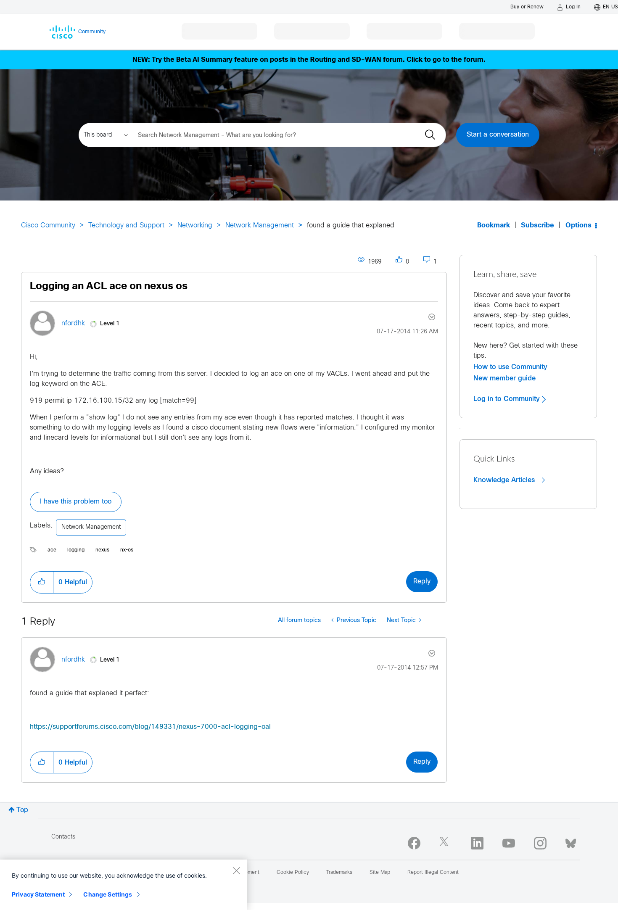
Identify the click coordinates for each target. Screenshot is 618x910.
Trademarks (339, 872)
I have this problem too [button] (75, 502)
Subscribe (537, 225)
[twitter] (445, 843)
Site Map (380, 872)
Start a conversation (498, 135)
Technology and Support (126, 225)
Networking (194, 225)
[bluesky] (570, 841)
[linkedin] (477, 843)
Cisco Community (48, 225)
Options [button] (578, 225)
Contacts (63, 837)
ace (52, 550)
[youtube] (508, 843)
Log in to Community (507, 399)
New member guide (504, 378)
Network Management (259, 225)
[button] (41, 582)
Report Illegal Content (433, 872)
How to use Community (510, 367)
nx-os (126, 550)
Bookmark (493, 225)
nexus (102, 550)
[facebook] (414, 843)
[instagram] (540, 843)
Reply (421, 581)
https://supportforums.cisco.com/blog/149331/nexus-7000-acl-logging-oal (150, 727)
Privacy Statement (38, 894)
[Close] (236, 870)
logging (76, 550)
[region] (123, 885)
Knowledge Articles (505, 480)
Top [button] (22, 810)
